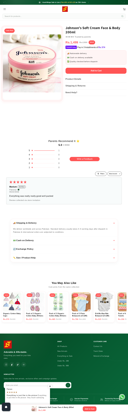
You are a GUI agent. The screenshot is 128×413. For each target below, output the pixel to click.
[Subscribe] (68, 385)
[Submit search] (122, 16)
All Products (62, 346)
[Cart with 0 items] (124, 9)
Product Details (73, 79)
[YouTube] (23, 364)
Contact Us (98, 346)
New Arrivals (62, 351)
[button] (44, 150)
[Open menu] (4, 9)
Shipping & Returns (76, 86)
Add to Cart (96, 71)
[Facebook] (12, 364)
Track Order (98, 351)
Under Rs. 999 (63, 366)
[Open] (6, 407)
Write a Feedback (84, 159)
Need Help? (71, 92)
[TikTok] (18, 364)
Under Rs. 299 (63, 361)
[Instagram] (6, 364)
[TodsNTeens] (65, 9)
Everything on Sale (64, 356)
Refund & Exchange (101, 356)
